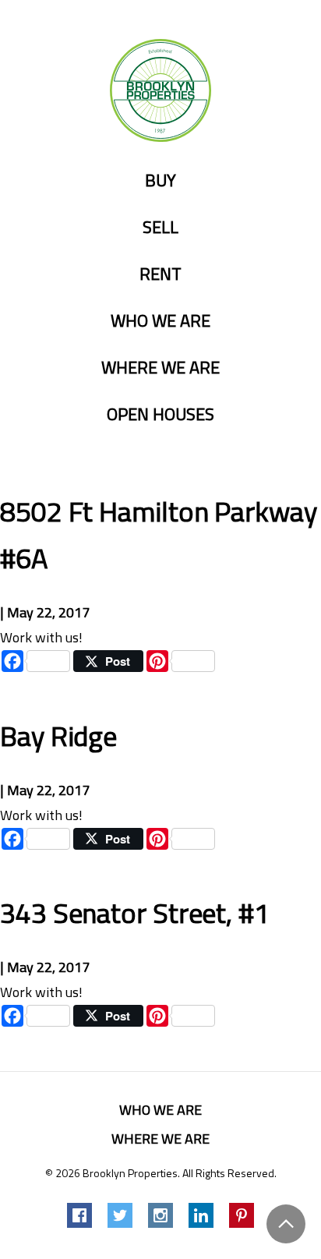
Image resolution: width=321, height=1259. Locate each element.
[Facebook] (79, 1215)
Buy (160, 181)
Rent (160, 274)
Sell (160, 227)
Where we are (160, 368)
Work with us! (41, 637)
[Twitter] (120, 1215)
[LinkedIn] (201, 1215)
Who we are (160, 321)
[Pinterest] (241, 1215)
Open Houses (160, 415)
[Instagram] (160, 1215)
